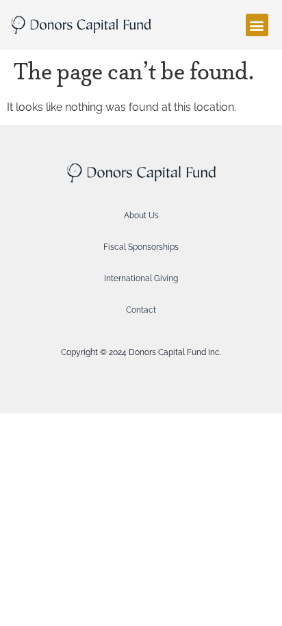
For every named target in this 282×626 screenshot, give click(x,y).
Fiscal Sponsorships (141, 247)
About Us (141, 215)
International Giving (141, 278)
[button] (257, 25)
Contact (141, 310)
